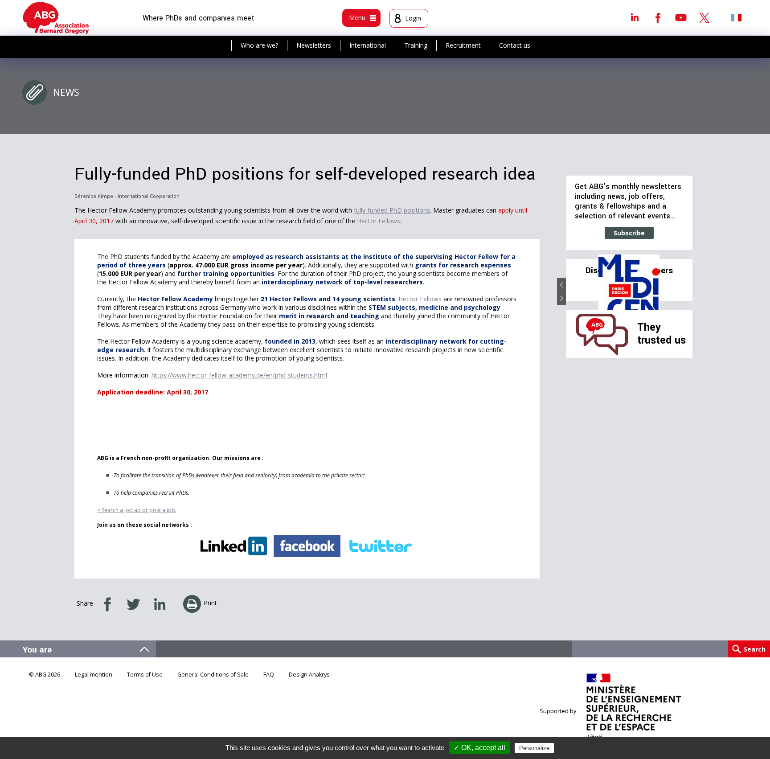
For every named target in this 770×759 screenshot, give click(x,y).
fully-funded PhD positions (392, 210)
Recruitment (463, 45)
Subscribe (629, 233)
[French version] (736, 17)
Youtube (680, 17)
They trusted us (661, 333)
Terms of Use (145, 674)
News (66, 92)
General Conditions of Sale (213, 674)
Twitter (704, 17)
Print (210, 603)
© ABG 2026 (44, 674)
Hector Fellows (378, 221)
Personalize (534, 748)
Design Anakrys (309, 674)
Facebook (657, 17)
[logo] (56, 17)
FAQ (268, 674)
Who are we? (259, 45)
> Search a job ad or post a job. (136, 510)
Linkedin (634, 17)
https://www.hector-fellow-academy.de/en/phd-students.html (239, 375)
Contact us (514, 45)
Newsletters (313, 45)
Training (415, 45)
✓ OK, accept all (479, 747)
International (367, 45)
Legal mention (93, 674)
